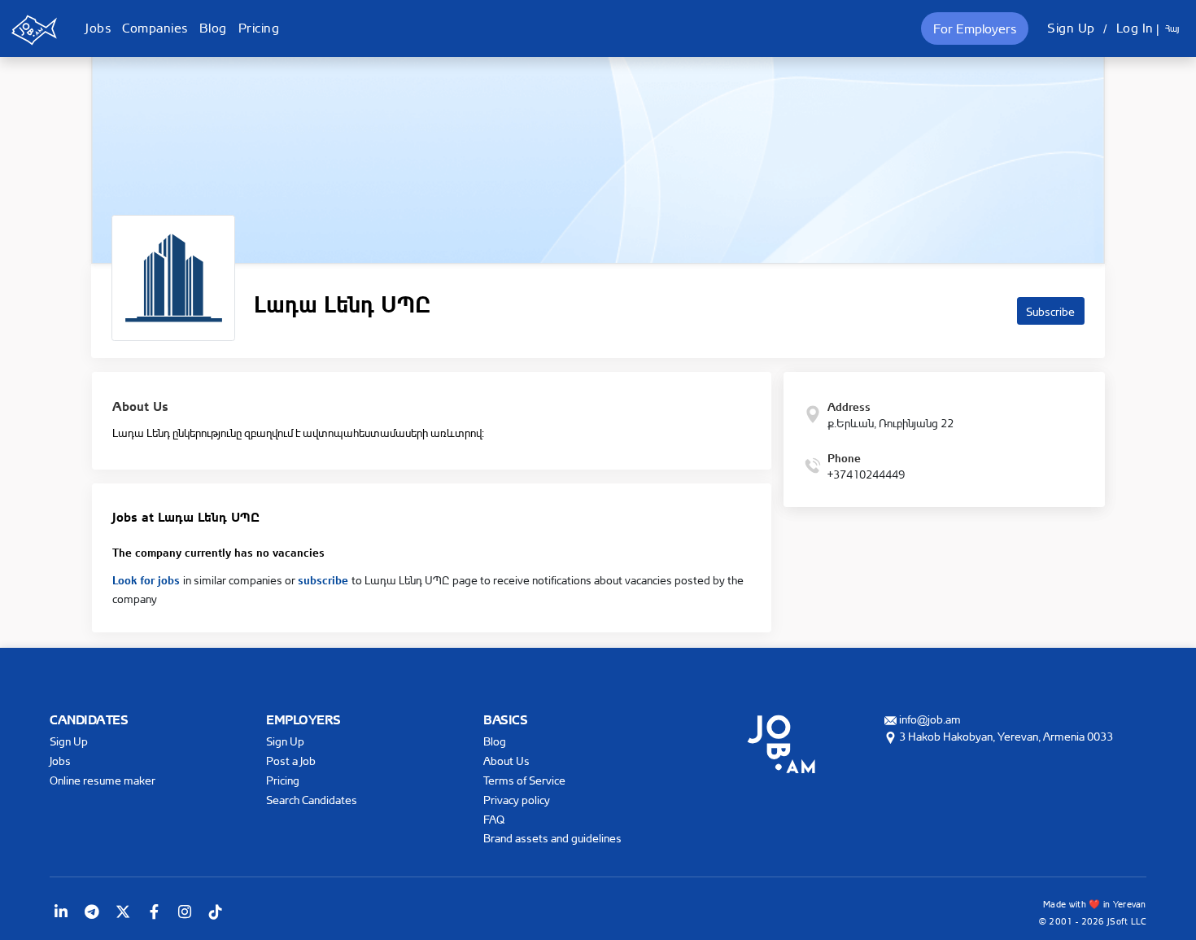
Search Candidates (311, 800)
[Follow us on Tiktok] (215, 911)
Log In (1135, 28)
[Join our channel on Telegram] (92, 911)
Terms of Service (524, 780)
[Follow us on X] (122, 911)
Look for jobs (147, 579)
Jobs (98, 28)
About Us (506, 760)
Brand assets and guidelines (552, 838)
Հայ (1172, 28)
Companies (155, 28)
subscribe (324, 579)
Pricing (259, 28)
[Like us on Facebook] (153, 911)
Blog (213, 28)
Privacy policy (516, 800)
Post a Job (291, 760)
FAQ (493, 819)
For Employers (974, 28)
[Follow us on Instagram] (184, 911)
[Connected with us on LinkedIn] (61, 911)
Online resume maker (102, 780)
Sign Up (1071, 28)
